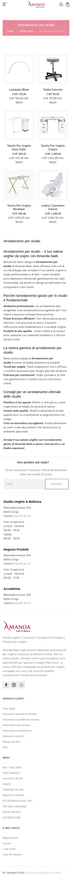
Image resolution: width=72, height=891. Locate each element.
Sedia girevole (53, 89)
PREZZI (7, 784)
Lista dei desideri (12, 854)
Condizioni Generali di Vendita (20, 713)
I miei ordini (9, 848)
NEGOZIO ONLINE (13, 795)
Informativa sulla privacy (17, 725)
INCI (5, 747)
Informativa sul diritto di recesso (21, 719)
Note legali (9, 708)
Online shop (26, 31)
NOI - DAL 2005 (12, 767)
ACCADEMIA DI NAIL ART (18, 800)
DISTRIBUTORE (11, 817)
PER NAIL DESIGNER (14, 806)
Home (10, 31)
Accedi (7, 843)
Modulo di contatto (13, 736)
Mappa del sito (11, 741)
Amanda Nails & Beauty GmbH (43, 872)
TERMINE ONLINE (13, 789)
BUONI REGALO (12, 811)
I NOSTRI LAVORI (13, 778)
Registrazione (10, 837)
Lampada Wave (19, 89)
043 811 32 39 (22, 516)
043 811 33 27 (22, 563)
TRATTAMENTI (11, 773)
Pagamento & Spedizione (17, 730)
